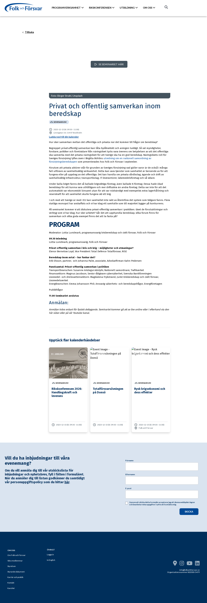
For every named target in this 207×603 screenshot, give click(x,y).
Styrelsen (11, 566)
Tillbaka (29, 32)
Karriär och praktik (15, 577)
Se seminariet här (111, 64)
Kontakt (10, 582)
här (67, 482)
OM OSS (147, 7)
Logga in (50, 554)
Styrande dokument (16, 571)
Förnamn (129, 460)
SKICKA (189, 511)
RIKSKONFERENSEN (100, 7)
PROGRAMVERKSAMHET (66, 7)
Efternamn (130, 474)
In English (51, 560)
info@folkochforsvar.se (189, 570)
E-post (128, 488)
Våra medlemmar (15, 560)
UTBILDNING (127, 7)
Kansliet (11, 588)
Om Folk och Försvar (16, 555)
